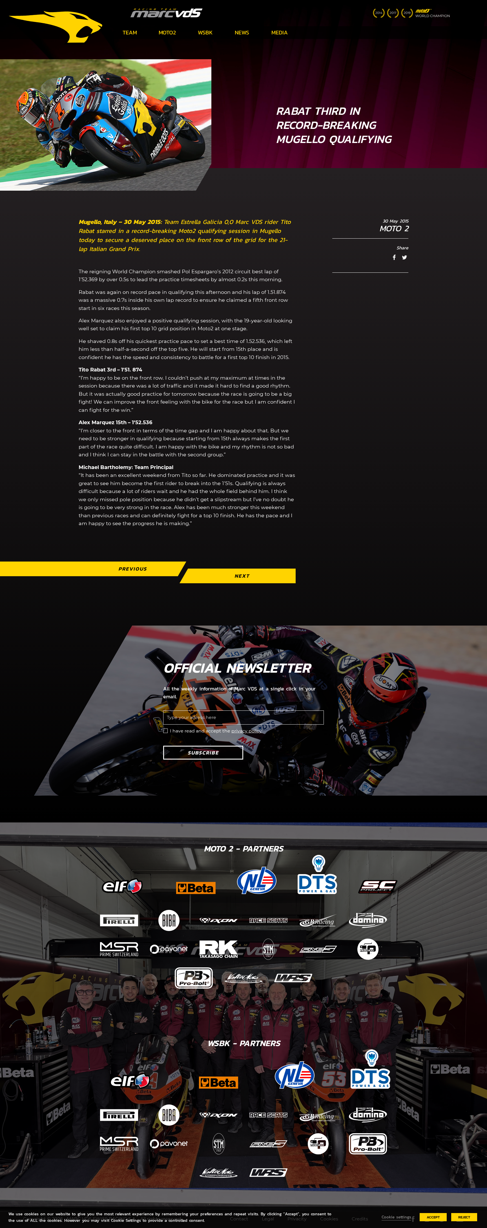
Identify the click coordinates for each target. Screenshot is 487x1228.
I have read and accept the (216, 731)
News (242, 32)
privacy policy (246, 731)
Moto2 (167, 32)
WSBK (205, 32)
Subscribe (203, 752)
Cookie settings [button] (396, 1217)
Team (130, 32)
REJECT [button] (464, 1217)
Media (279, 32)
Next (241, 576)
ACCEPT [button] (433, 1217)
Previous (132, 569)
